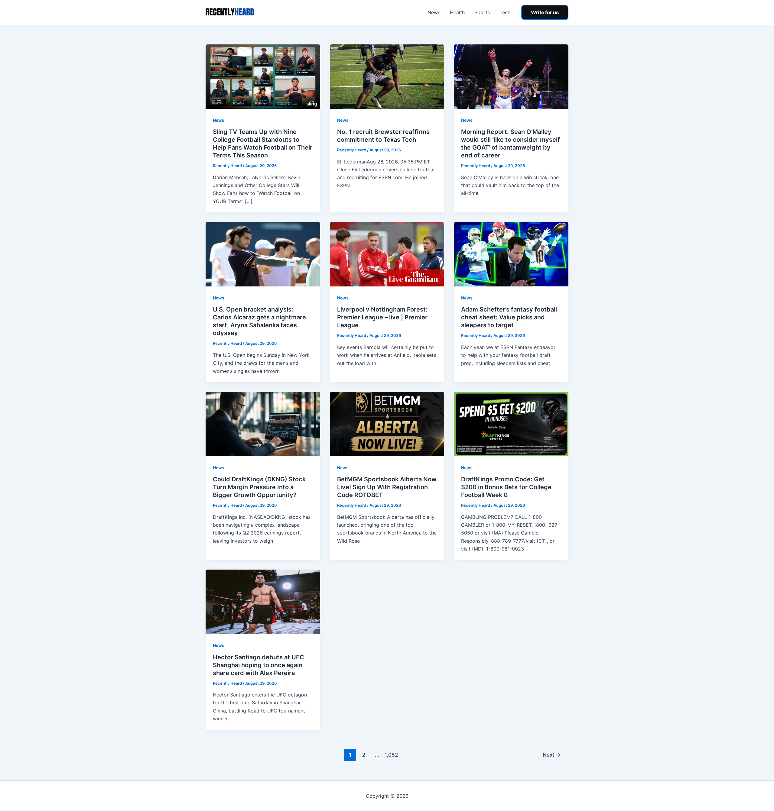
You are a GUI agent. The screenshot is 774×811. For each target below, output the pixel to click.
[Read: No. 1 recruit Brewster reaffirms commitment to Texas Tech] (387, 76)
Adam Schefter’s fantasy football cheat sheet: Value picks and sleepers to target (509, 317)
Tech (504, 12)
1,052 (391, 754)
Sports (482, 12)
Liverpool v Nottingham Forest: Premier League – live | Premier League (382, 317)
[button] (544, 12)
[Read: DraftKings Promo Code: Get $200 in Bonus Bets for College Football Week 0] (511, 424)
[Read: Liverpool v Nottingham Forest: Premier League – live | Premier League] (387, 254)
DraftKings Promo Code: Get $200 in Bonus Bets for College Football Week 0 (506, 487)
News (434, 12)
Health (457, 12)
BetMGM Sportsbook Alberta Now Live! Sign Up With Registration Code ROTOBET (387, 487)
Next (552, 754)
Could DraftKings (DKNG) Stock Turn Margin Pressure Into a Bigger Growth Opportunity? (259, 487)
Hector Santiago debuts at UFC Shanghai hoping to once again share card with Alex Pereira (258, 665)
